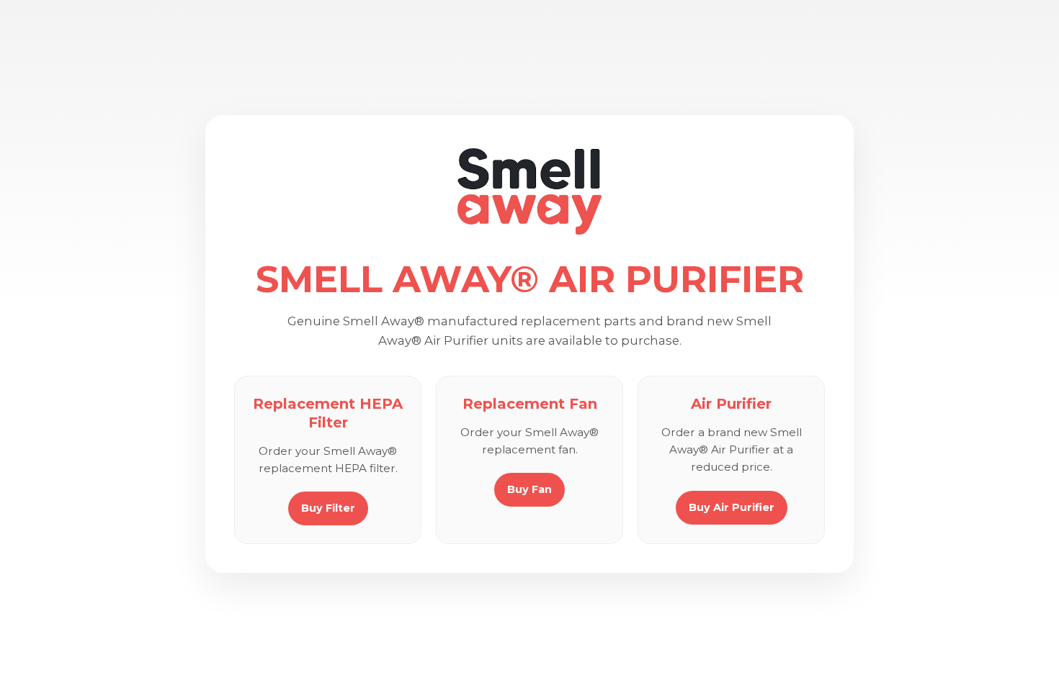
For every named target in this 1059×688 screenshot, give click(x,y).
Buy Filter (328, 508)
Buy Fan (529, 489)
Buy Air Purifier (731, 507)
